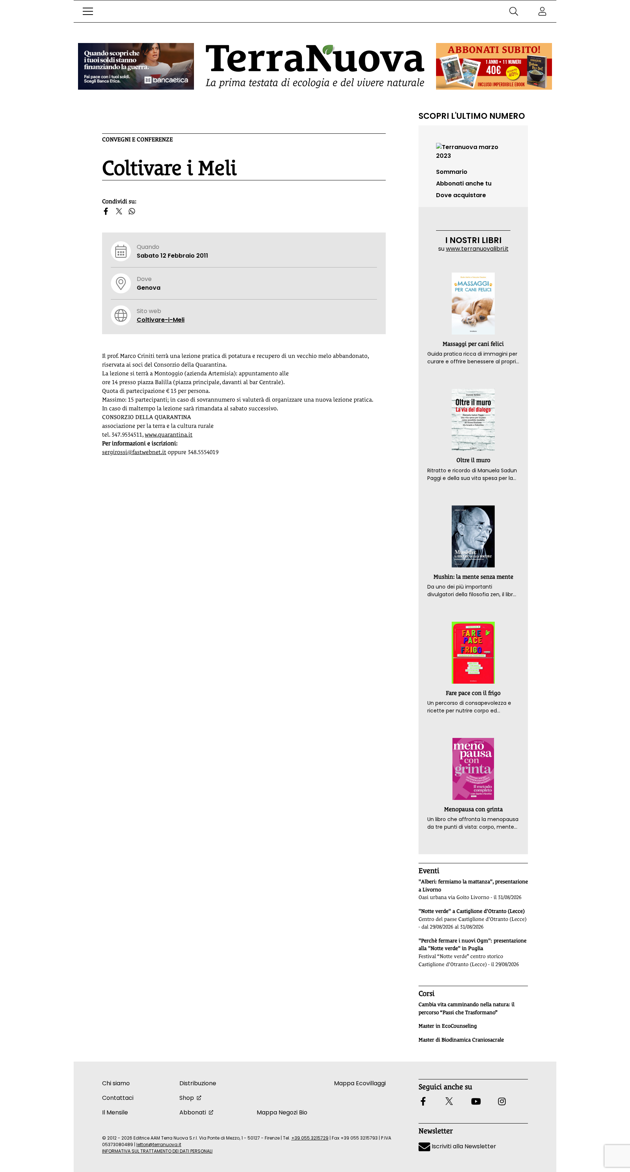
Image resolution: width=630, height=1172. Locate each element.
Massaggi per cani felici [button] (473, 343)
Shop (186, 1098)
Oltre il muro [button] (473, 460)
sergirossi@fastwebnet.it (134, 452)
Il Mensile (115, 1112)
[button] (88, 11)
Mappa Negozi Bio (282, 1112)
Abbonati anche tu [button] (463, 183)
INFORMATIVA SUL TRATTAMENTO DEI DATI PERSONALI (157, 1151)
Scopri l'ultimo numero (472, 116)
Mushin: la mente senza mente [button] (473, 576)
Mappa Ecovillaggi (360, 1083)
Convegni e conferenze (137, 139)
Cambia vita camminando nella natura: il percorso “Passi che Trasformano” (466, 1008)
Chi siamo (116, 1083)
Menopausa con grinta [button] (473, 809)
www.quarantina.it (168, 434)
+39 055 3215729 (309, 1138)
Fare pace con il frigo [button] (473, 692)
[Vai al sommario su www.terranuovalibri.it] (473, 151)
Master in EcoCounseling (448, 1026)
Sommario (451, 172)
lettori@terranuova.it (158, 1144)
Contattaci (117, 1098)
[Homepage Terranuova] (315, 66)
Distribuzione (197, 1083)
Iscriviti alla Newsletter (463, 1146)
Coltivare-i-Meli (160, 320)
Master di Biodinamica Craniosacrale (461, 1040)
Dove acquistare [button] (461, 195)
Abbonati (192, 1112)
